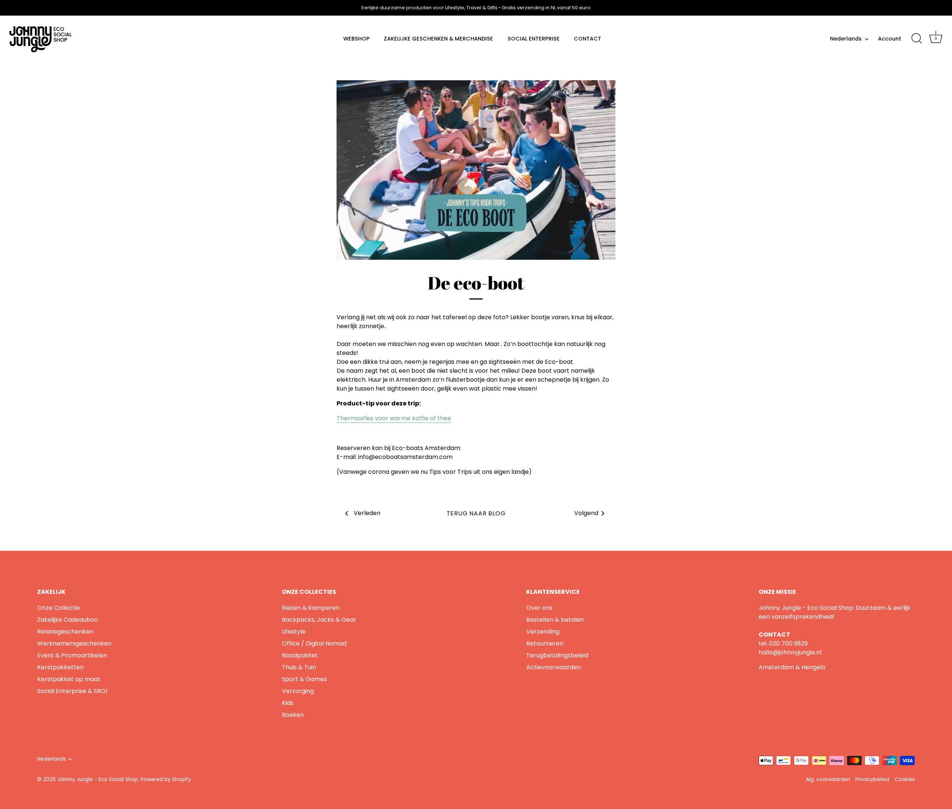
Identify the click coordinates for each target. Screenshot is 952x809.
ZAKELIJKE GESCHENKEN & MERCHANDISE (438, 38)
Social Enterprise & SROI (72, 691)
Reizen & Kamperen (311, 607)
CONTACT (587, 38)
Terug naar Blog (476, 513)
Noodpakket (300, 655)
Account (889, 38)
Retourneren (544, 643)
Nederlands (846, 38)
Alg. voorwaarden (828, 779)
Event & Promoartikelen (72, 655)
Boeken (293, 715)
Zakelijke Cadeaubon (67, 619)
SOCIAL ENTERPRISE (534, 38)
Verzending (542, 631)
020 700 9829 (788, 643)
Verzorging (298, 691)
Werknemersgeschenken (74, 643)
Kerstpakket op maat (68, 679)
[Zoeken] (916, 38)
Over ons (539, 607)
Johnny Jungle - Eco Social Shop (97, 779)
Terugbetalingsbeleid (557, 655)
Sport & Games (304, 679)
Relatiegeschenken (65, 631)
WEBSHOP (356, 38)
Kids (287, 703)
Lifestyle (294, 631)
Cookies (904, 779)
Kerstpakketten (60, 667)
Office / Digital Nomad (314, 643)
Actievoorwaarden (553, 667)
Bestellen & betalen (555, 619)
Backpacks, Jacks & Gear (319, 619)
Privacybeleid (872, 779)
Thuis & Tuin (299, 667)
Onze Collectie (58, 607)
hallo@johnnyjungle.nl (790, 652)
